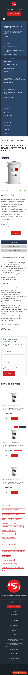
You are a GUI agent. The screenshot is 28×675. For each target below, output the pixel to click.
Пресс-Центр (7, 122)
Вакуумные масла (9, 68)
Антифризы (7, 61)
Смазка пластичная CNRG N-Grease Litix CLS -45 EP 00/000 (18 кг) (13, 482)
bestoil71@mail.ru (15, 612)
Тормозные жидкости (10, 86)
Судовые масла (8, 82)
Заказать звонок (14, 606)
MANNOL (7, 43)
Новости (6, 133)
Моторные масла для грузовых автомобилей (14, 643)
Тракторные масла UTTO (10, 89)
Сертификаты (8, 115)
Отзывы (6, 112)
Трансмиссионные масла (11, 47)
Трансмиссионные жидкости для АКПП (13, 93)
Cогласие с (11, 368)
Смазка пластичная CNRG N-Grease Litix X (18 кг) (13, 445)
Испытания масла (14, 658)
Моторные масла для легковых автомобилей (13, 27)
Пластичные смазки (10, 58)
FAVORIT (7, 40)
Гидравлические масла (10, 54)
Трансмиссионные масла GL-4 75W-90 (14, 50)
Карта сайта (22, 668)
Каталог (6, 23)
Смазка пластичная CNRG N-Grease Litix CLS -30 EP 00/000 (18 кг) (13, 408)
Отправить (8, 373)
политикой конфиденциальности (11, 368)
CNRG (6, 36)
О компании (7, 105)
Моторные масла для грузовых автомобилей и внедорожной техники (13, 32)
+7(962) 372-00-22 (14, 9)
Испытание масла (8, 101)
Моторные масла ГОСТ (10, 75)
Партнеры (7, 119)
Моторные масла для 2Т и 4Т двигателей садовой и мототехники (14, 79)
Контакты (6, 129)
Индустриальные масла (11, 64)
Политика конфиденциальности (10, 668)
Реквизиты (7, 125)
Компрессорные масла (10, 71)
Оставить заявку (14, 13)
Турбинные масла (9, 97)
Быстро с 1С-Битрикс (19, 672)
